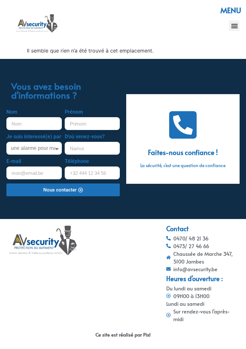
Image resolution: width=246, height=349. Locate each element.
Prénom (74, 112)
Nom (11, 112)
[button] (234, 25)
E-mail (13, 161)
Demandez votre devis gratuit (183, 155)
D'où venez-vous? (85, 137)
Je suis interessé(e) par (33, 137)
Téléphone (77, 161)
